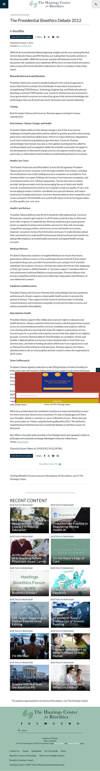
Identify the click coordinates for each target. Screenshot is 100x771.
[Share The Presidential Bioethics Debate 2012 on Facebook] (45, 37)
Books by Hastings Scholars (51, 755)
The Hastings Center (49, 714)
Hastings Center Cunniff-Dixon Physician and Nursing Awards (36, 764)
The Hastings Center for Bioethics (50, 4)
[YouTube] (46, 723)
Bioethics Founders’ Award (21, 760)
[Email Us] (78, 723)
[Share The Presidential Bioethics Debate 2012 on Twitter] (49, 37)
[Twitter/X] (37, 723)
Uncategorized (25, 46)
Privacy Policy (59, 743)
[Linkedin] (29, 723)
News (63, 751)
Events (26, 751)
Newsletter (37, 751)
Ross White (18, 31)
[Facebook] (21, 723)
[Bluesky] (69, 723)
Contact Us (14, 751)
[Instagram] (53, 723)
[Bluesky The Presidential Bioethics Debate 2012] (54, 37)
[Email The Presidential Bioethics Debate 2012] (58, 37)
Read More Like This (49, 464)
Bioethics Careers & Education (22, 755)
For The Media (51, 751)
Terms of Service (74, 743)
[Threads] (61, 723)
